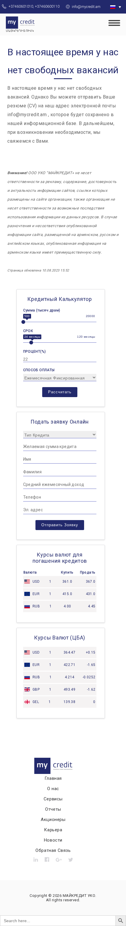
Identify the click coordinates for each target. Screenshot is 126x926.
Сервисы (53, 799)
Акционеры (53, 819)
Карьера (53, 829)
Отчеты (53, 809)
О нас (53, 788)
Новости (53, 840)
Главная (53, 778)
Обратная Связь (53, 850)
